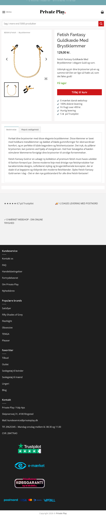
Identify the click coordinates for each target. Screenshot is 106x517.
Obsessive (7, 327)
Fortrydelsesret (10, 277)
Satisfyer (6, 308)
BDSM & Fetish (10, 32)
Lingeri (5, 383)
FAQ (4, 265)
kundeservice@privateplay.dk (22, 420)
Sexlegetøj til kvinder (12, 370)
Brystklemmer (24, 32)
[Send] (101, 23)
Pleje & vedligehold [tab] (30, 130)
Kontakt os (7, 258)
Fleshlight (7, 321)
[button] (7, 12)
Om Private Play (10, 284)
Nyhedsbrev (8, 290)
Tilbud (5, 357)
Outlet (5, 364)
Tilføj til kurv (79, 92)
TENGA (5, 334)
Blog (4, 390)
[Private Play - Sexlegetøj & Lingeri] (53, 12)
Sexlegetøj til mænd (12, 377)
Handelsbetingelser (12, 271)
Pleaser (6, 340)
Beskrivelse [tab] (11, 130)
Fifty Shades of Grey (12, 314)
